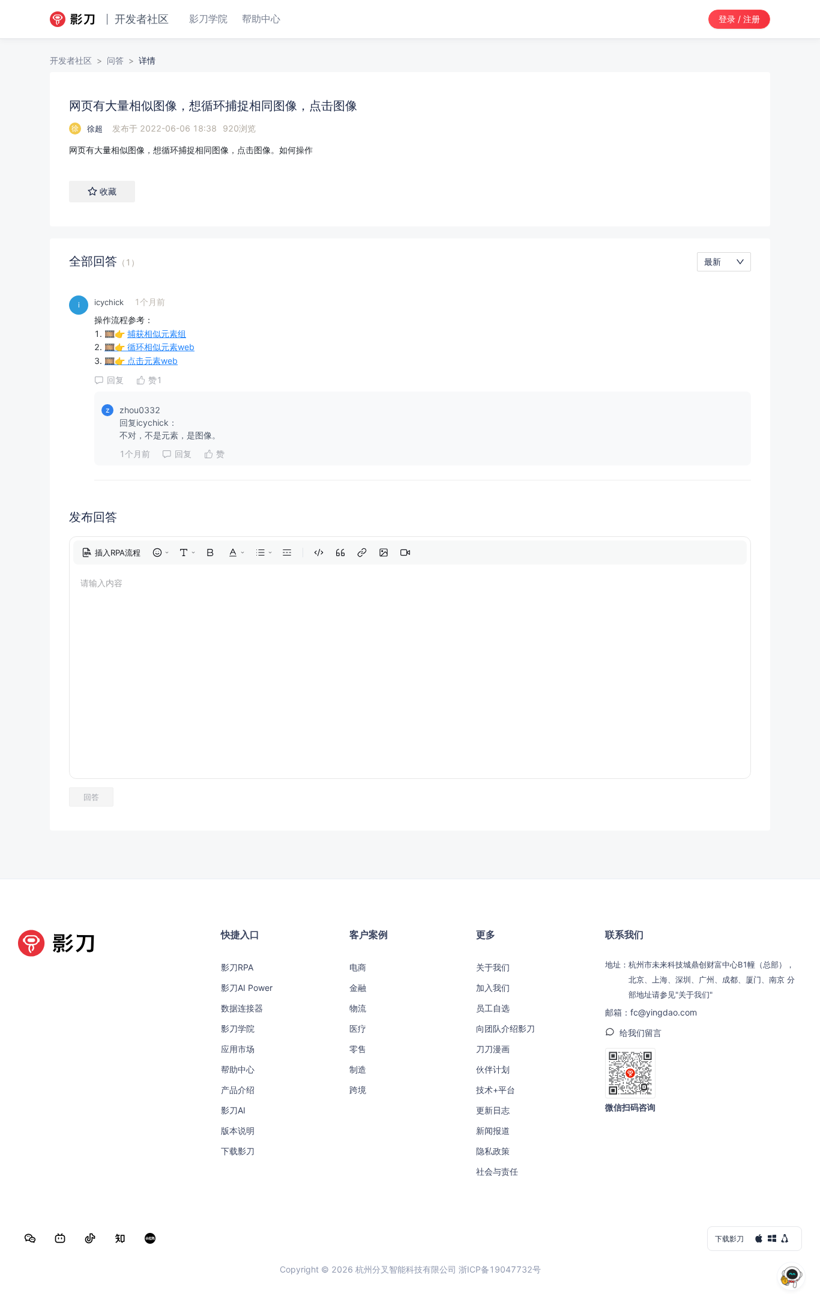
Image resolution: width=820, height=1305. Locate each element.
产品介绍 (238, 1090)
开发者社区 (71, 60)
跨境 (357, 1090)
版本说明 (238, 1130)
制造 (357, 1069)
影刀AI (233, 1110)
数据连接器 (242, 1008)
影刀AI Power (247, 988)
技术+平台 (495, 1090)
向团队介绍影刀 (505, 1028)
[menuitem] (111, 552)
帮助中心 (238, 1069)
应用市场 (238, 1049)
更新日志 (493, 1110)
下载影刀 (238, 1151)
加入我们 (493, 988)
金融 (357, 988)
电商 (357, 967)
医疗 (357, 1028)
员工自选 (493, 1008)
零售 (357, 1049)
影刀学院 (238, 1028)
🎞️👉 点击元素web (141, 361)
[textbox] (410, 150)
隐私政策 (493, 1151)
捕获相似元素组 (156, 334)
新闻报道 (493, 1130)
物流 (357, 1008)
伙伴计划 (493, 1069)
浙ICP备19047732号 (500, 1269)
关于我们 (493, 967)
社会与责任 (497, 1171)
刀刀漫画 (493, 1049)
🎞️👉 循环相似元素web (149, 347)
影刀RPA (237, 967)
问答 (115, 60)
